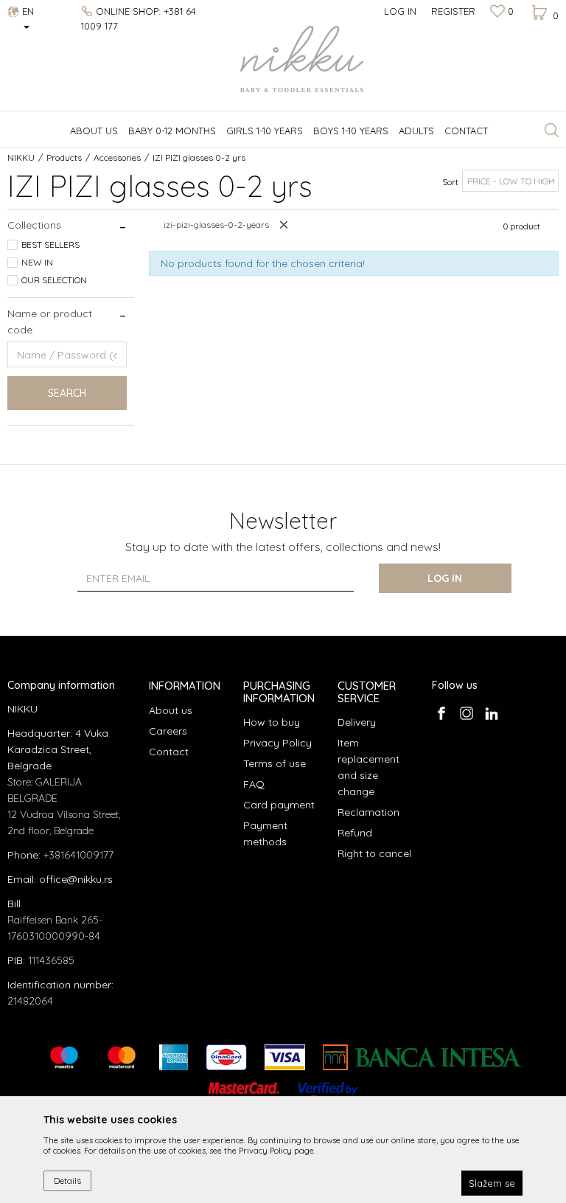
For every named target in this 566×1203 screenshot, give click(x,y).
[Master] (122, 1057)
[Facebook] (441, 713)
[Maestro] (64, 1057)
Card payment (279, 804)
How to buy (271, 722)
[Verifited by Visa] (328, 1095)
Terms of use (274, 763)
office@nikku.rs (76, 879)
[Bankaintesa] (422, 1057)
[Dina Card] (226, 1057)
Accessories (117, 157)
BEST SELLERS (50, 244)
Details (67, 1180)
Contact (169, 751)
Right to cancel (374, 853)
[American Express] (173, 1057)
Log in (444, 578)
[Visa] (285, 1057)
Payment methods (265, 833)
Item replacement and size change (368, 767)
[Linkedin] (491, 713)
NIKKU (21, 157)
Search (67, 393)
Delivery (357, 722)
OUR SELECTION (54, 279)
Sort (450, 181)
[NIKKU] (283, 59)
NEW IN (37, 262)
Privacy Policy (277, 742)
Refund (355, 832)
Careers (168, 731)
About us (170, 710)
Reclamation (368, 812)
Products (64, 157)
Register (453, 11)
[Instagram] (466, 713)
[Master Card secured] (244, 1095)
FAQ (254, 784)
